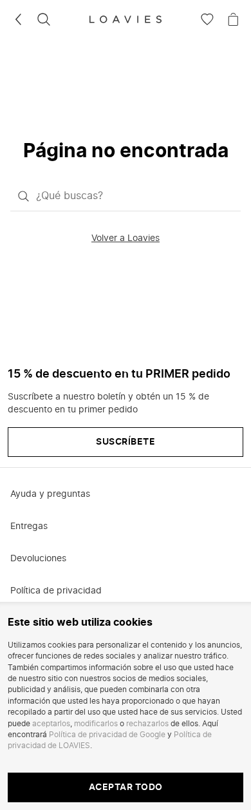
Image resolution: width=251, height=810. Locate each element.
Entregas (29, 526)
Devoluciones (38, 558)
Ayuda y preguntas (50, 494)
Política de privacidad (56, 590)
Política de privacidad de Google (107, 734)
